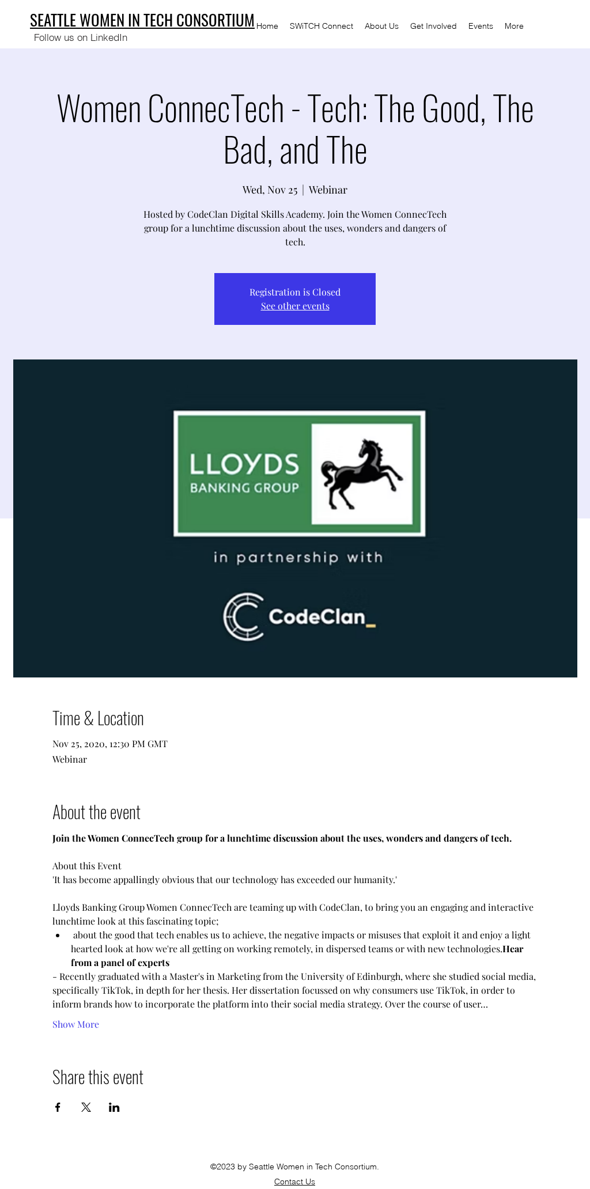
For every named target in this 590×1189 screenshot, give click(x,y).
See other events (295, 306)
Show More (75, 1024)
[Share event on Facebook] (57, 1107)
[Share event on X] (86, 1107)
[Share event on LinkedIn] (114, 1107)
